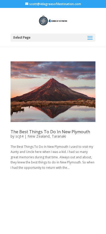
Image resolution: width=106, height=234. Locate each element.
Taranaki (59, 136)
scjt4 (19, 136)
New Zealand (39, 136)
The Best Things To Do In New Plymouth (50, 132)
